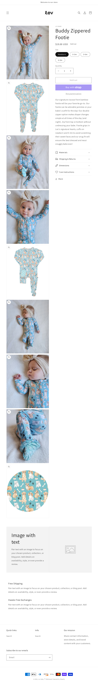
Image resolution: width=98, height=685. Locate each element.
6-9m (60, 60)
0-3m (74, 54)
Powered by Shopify (59, 679)
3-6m (85, 54)
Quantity (58, 66)
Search (9, 636)
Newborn (62, 54)
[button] (7, 13)
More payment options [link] (73, 94)
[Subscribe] (49, 657)
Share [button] (60, 179)
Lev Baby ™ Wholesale (45, 679)
